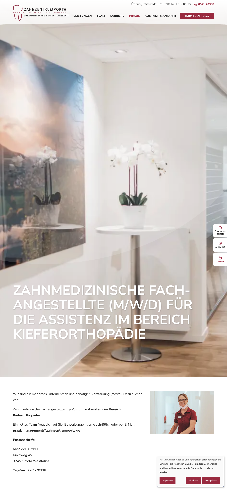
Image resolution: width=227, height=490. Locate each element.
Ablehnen (193, 480)
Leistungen (83, 16)
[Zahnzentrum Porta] (40, 14)
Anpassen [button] (167, 480)
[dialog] (190, 471)
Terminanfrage (196, 16)
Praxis (134, 16)
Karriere (117, 16)
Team (101, 16)
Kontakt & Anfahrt (160, 16)
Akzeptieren (211, 480)
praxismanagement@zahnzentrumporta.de (46, 430)
